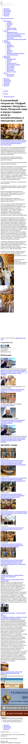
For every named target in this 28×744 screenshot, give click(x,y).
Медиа (5, 73)
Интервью (9, 45)
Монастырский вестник (7, 18)
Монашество (7, 57)
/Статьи (3, 603)
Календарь (6, 14)
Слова (8, 26)
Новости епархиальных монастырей (16, 39)
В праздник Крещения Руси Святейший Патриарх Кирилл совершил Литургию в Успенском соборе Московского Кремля (14, 513)
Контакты (6, 15)
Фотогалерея (10, 76)
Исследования (10, 66)
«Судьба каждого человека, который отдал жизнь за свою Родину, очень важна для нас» (14, 617)
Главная (6, 91)
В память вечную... (12, 63)
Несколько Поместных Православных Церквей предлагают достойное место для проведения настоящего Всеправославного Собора (13, 372)
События (9, 22)
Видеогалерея (10, 74)
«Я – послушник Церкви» (7, 405)
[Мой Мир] (6, 346)
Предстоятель (7, 21)
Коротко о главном (12, 29)
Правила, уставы (11, 71)
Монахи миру (10, 69)
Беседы (9, 47)
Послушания (10, 70)
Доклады (9, 25)
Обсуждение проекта (12, 54)
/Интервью (3, 374)
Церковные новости (12, 32)
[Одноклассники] (4, 346)
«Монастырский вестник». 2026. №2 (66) (11, 671)
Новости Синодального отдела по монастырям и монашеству (16, 34)
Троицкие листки (11, 28)
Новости (6, 30)
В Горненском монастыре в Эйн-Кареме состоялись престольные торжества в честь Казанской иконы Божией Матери (12, 545)
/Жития (3, 578)
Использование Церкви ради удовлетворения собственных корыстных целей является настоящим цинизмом (13, 421)
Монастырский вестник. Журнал (15, 53)
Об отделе (6, 8)
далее (6, 741)
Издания (9, 52)
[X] (8, 346)
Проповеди (10, 23)
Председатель (7, 11)
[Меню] (1, 3)
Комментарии (10, 46)
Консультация (10, 67)
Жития (8, 61)
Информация (7, 10)
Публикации (7, 42)
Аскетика (9, 60)
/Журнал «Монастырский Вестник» (10, 673)
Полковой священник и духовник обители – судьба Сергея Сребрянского (12, 576)
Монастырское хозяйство (13, 64)
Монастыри (7, 56)
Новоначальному (11, 59)
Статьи (9, 43)
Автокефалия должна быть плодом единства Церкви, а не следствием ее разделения (12, 390)
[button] (26, 372)
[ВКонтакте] (1, 346)
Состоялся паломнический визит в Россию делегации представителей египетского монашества (12, 529)
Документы (7, 12)
